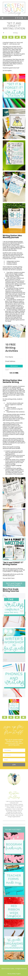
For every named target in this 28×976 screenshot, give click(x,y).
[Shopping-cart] (22, 18)
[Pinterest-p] (18, 18)
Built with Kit (14, 373)
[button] (2, 18)
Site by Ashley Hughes (14, 974)
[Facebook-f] (16, 18)
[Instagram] (20, 18)
